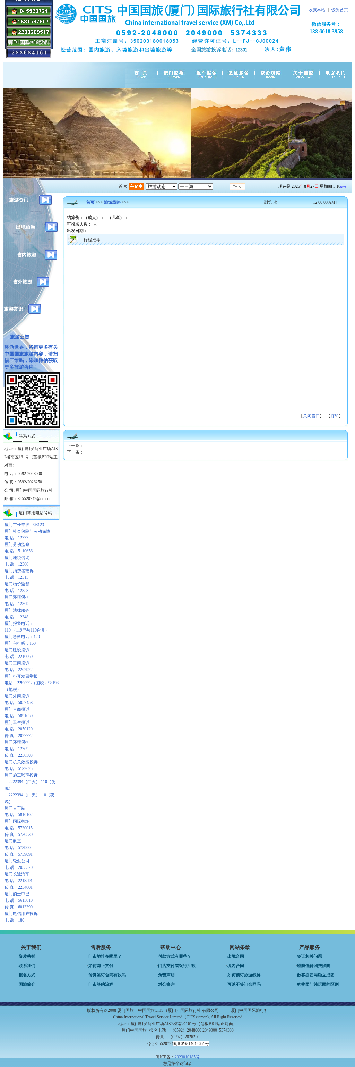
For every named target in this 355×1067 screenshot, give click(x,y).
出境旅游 (25, 227)
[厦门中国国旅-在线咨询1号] (28, 14)
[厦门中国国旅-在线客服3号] (28, 25)
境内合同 (235, 965)
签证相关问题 (309, 956)
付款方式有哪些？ (174, 956)
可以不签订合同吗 (244, 984)
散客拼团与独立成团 (316, 975)
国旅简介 (27, 984)
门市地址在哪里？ (105, 956)
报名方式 (27, 975)
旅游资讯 (18, 200)
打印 (334, 416)
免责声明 (166, 975)
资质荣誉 (27, 956)
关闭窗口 (311, 416)
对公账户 (166, 984)
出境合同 (235, 956)
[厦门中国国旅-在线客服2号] (28, 35)
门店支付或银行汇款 (177, 965)
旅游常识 (13, 309)
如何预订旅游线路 (244, 975)
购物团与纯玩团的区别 (318, 984)
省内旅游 (26, 254)
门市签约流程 (100, 984)
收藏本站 (317, 10)
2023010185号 (187, 1057)
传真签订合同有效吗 (107, 975)
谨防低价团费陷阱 (313, 965)
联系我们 (27, 965)
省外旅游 (22, 282)
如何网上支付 (100, 965)
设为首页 (339, 10)
